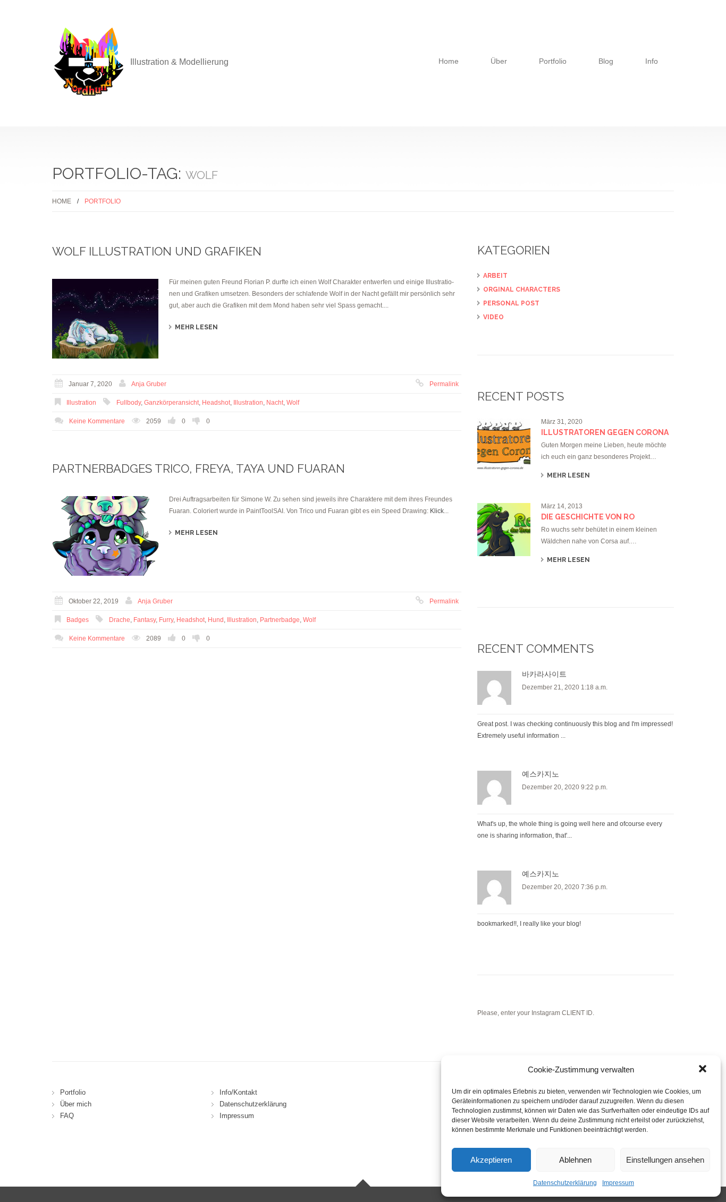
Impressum (618, 1183)
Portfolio (553, 61)
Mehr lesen (196, 327)
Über (499, 61)
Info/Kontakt (238, 1092)
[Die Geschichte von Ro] (503, 529)
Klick (437, 511)
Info (651, 61)
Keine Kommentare (97, 421)
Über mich (75, 1104)
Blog (605, 61)
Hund (216, 620)
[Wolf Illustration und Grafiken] (105, 319)
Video (493, 317)
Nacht (274, 402)
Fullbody (128, 402)
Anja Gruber (148, 384)
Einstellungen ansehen (665, 1159)
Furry (166, 620)
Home (448, 61)
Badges (77, 620)
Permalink (444, 384)
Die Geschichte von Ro (588, 517)
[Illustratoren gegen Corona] (503, 445)
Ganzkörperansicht (171, 402)
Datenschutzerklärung (565, 1183)
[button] (703, 1069)
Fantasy (144, 620)
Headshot (216, 402)
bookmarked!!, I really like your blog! (529, 923)
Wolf (292, 402)
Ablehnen (575, 1159)
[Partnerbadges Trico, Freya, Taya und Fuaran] (105, 536)
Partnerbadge (280, 620)
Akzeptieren (491, 1159)
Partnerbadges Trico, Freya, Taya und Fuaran (198, 468)
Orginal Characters (521, 289)
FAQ (67, 1116)
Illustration (81, 402)
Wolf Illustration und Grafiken (156, 251)
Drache (119, 620)
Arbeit (495, 275)
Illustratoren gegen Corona (605, 432)
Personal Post (511, 303)
